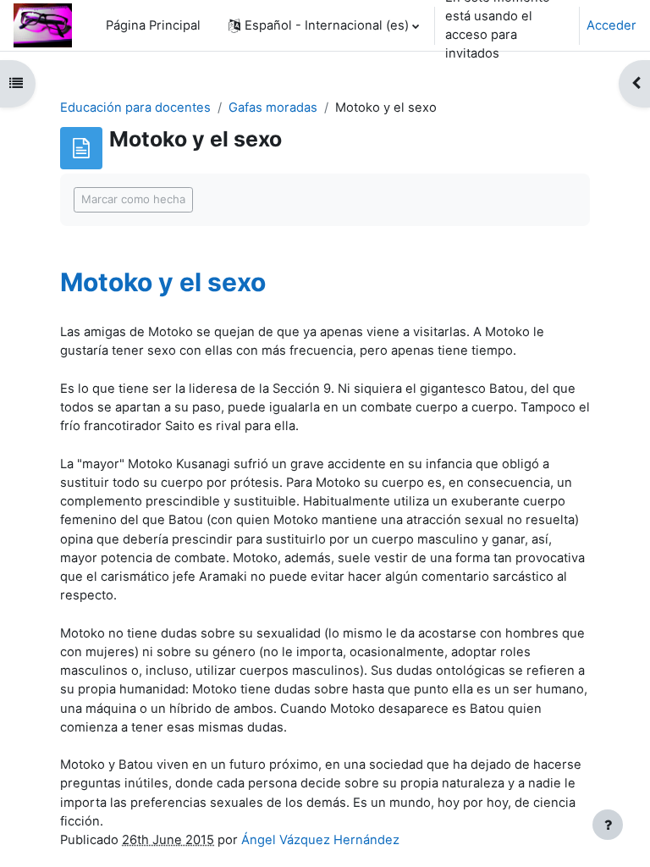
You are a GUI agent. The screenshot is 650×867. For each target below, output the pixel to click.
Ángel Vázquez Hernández (320, 840)
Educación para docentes (135, 107)
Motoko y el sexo (163, 282)
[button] (324, 25)
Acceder (611, 25)
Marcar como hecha (133, 199)
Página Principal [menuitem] (153, 25)
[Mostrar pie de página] (607, 824)
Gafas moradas (273, 107)
